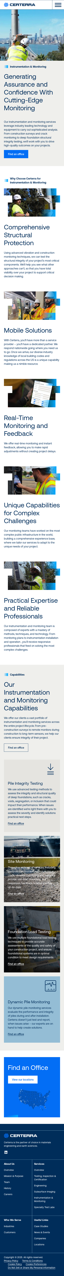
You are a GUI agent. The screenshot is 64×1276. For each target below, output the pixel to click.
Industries (9, 1226)
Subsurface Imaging (44, 1191)
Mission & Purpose (13, 1176)
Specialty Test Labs (44, 1207)
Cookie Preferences (36, 1264)
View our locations (23, 1079)
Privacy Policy (11, 1260)
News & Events (42, 1232)
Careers (8, 1194)
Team (7, 1182)
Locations (39, 1244)
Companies (40, 1238)
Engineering (40, 1185)
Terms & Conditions (32, 1260)
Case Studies (41, 1226)
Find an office (16, 154)
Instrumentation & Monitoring (43, 1199)
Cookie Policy (15, 1264)
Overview (9, 1170)
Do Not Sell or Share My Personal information (31, 1267)
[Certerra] (20, 1135)
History (7, 1188)
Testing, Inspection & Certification (45, 1178)
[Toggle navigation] (56, 4)
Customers (9, 1232)
